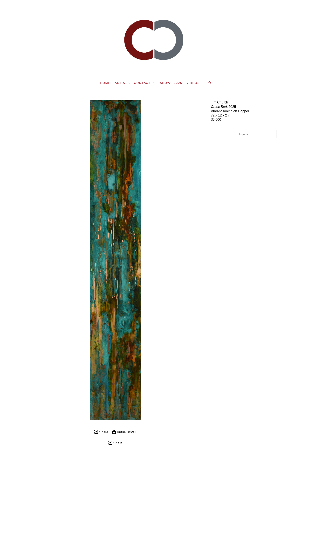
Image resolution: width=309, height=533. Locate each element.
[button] (145, 83)
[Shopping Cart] (209, 83)
